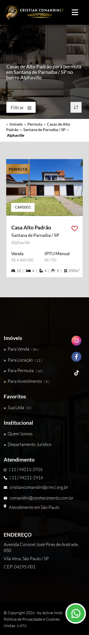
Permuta (34, 124)
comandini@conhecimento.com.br (42, 497)
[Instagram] (76, 342)
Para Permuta (25, 370)
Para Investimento (28, 381)
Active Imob (52, 612)
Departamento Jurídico (29, 444)
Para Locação (25, 359)
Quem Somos (20, 433)
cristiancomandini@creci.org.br (39, 487)
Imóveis (16, 124)
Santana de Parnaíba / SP (44, 129)
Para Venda (23, 349)
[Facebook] (76, 359)
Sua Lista (20, 407)
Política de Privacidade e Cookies (32, 619)
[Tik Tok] (76, 375)
